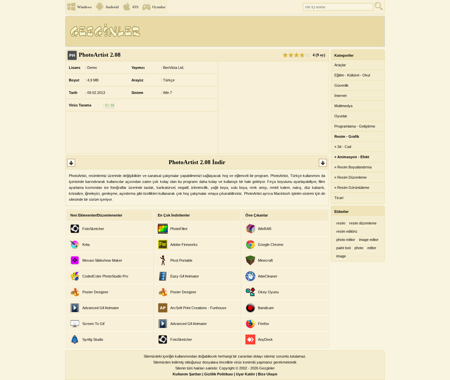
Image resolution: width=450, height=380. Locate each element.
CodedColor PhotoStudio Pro (105, 276)
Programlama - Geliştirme (354, 126)
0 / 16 (109, 105)
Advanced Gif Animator (100, 308)
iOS (135, 7)
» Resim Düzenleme (350, 177)
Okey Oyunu (268, 292)
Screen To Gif (93, 324)
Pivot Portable (181, 260)
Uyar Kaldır (245, 374)
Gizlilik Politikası (218, 374)
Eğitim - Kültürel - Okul (352, 75)
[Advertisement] (264, 31)
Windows (84, 7)
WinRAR (264, 229)
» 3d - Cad (342, 147)
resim (340, 223)
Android (112, 7)
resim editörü (346, 231)
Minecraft (265, 260)
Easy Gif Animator (184, 276)
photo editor (345, 240)
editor (371, 248)
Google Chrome (270, 245)
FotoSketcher (93, 229)
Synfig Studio (92, 339)
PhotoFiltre (178, 229)
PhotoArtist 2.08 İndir (197, 162)
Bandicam (266, 308)
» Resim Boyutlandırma (353, 167)
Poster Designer (95, 292)
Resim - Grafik (346, 136)
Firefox (263, 324)
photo (358, 248)
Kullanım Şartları (187, 374)
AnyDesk (265, 339)
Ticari (338, 198)
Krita (86, 245)
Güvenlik (341, 85)
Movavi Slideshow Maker (102, 260)
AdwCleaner (267, 276)
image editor (369, 240)
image (341, 256)
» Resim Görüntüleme (351, 188)
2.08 (100, 54)
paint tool (343, 248)
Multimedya (343, 106)
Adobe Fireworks (184, 245)
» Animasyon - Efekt (351, 157)
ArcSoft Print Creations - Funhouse (198, 308)
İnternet (340, 96)
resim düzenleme (363, 223)
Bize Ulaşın (267, 374)
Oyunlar (159, 7)
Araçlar (340, 65)
